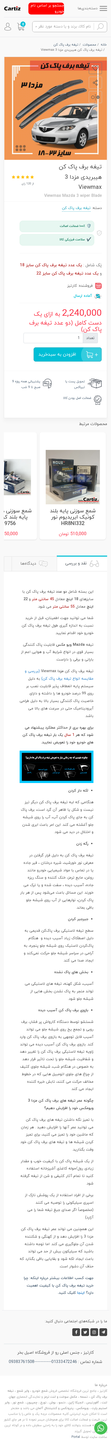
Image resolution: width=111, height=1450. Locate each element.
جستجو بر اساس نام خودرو (47, 8)
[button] (21, 27)
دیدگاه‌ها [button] (28, 563)
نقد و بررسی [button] (76, 563)
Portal (76, 1437)
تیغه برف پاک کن (76, 208)
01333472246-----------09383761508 (43, 1362)
